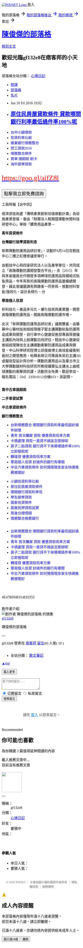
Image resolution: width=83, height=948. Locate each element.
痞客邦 (31, 643)
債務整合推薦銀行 (25, 518)
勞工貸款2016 (21, 148)
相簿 (14, 85)
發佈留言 (9, 698)
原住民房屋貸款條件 (26, 487)
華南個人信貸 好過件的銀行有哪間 (38, 462)
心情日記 (38, 76)
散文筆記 (36, 655)
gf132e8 (7, 618)
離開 (25, 939)
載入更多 (9, 672)
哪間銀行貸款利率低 (26, 492)
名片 (14, 95)
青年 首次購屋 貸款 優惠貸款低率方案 (40, 435)
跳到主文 (9, 46)
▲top (6, 663)
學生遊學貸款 (21, 497)
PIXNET (21, 882)
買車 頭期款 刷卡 (24, 159)
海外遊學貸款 (21, 164)
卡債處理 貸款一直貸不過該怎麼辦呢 (39, 441)
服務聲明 (48, 886)
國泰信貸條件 (21, 502)
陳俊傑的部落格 (26, 34)
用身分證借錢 (21, 513)
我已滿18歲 (11, 939)
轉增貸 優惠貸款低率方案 (30, 457)
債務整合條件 (21, 153)
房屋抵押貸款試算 (25, 508)
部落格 (16, 90)
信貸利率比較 (21, 138)
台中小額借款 (21, 132)
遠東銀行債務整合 (25, 143)
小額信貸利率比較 (25, 481)
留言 (40, 643)
